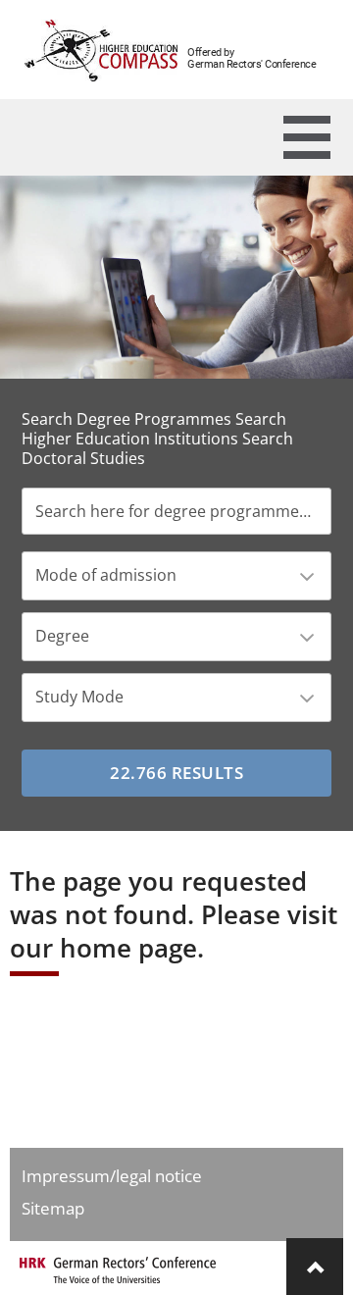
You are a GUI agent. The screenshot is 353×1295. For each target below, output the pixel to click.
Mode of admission (105, 575)
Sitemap (53, 1208)
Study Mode (79, 696)
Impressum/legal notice (112, 1176)
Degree (62, 636)
